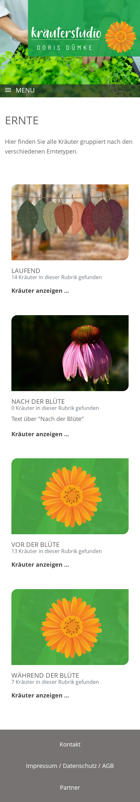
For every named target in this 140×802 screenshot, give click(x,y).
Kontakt (70, 744)
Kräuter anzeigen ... (40, 290)
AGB (108, 766)
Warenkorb (100, 7)
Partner (70, 787)
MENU (24, 90)
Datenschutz (80, 766)
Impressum (41, 766)
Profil (131, 7)
